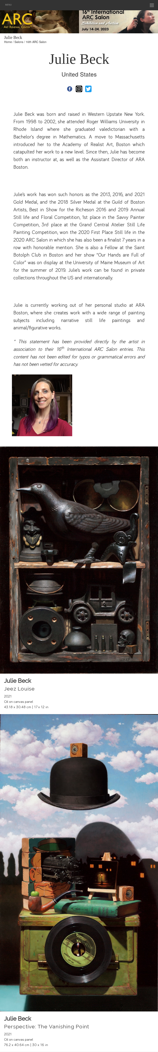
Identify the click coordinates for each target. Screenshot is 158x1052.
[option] (118, 20)
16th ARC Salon (36, 42)
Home (8, 42)
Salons (18, 42)
